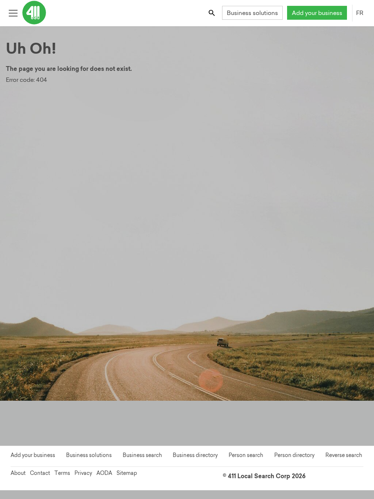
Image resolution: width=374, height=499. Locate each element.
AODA (104, 473)
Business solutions (252, 12)
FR (359, 12)
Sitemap (127, 473)
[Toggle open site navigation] (13, 12)
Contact (40, 473)
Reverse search (343, 455)
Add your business (317, 12)
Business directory (195, 455)
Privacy (83, 473)
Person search (246, 455)
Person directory (294, 455)
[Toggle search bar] (212, 12)
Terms (62, 473)
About (18, 473)
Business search (142, 455)
